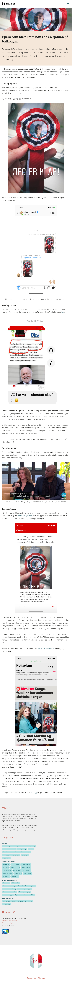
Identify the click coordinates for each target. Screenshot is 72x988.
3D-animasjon (15, 864)
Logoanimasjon (7, 870)
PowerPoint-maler (8, 852)
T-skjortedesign (25, 852)
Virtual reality (28, 901)
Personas (26, 895)
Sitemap (41, 978)
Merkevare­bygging (8, 895)
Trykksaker (6, 855)
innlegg (34, 793)
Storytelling (6, 876)
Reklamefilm (18, 873)
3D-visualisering (25, 864)
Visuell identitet (15, 855)
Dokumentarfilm (15, 867)
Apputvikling (6, 901)
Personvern (31, 978)
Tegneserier (14, 876)
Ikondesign (16, 846)
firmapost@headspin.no (9, 921)
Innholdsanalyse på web (28, 886)
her (62, 312)
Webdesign (25, 855)
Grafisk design (7, 846)
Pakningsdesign (22, 849)
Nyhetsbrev (18, 895)
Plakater (30, 849)
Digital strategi (15, 883)
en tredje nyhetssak (46, 649)
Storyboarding (27, 873)
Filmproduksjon (26, 867)
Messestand (12, 849)
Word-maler (6, 858)
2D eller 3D (6, 864)
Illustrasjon (24, 846)
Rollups (17, 852)
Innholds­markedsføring (9, 889)
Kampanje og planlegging (25, 889)
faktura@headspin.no (8, 923)
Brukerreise (6, 883)
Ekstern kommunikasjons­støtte (11, 886)
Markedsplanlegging (24, 892)
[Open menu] (68, 4)
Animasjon (6, 867)
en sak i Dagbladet (25, 516)
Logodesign (32, 846)
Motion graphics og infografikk (21, 870)
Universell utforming (17, 901)
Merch (5, 849)
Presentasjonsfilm (8, 873)
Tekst (32, 895)
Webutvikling (6, 904)
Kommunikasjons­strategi (10, 892)
